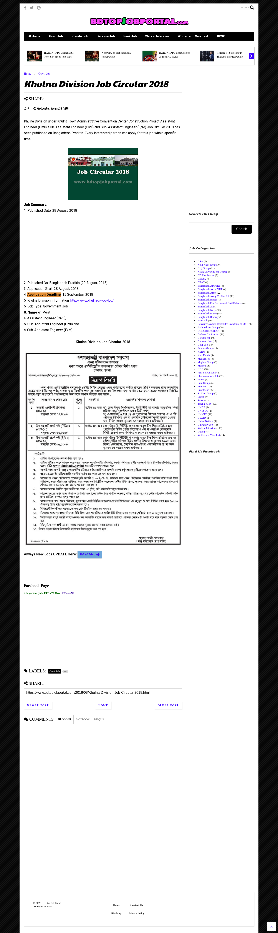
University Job (205, 424)
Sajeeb (201, 396)
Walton (201, 431)
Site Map (116, 913)
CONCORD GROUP (209, 330)
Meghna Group (205, 362)
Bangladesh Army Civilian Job (213, 296)
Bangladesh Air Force (209, 285)
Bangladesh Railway (208, 317)
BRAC (201, 282)
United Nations (205, 421)
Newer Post (38, 705)
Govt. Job (56, 36)
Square (201, 400)
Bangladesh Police (207, 313)
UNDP (201, 407)
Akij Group (204, 268)
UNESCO (203, 410)
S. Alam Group (205, 393)
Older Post (168, 705)
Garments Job (205, 341)
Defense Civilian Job (208, 334)
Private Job (79, 36)
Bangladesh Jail (206, 306)
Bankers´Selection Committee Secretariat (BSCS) (223, 323)
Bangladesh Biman (207, 299)
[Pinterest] (39, 8)
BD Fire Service (206, 275)
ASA (200, 261)
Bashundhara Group (208, 327)
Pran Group (204, 383)
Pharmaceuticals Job (208, 376)
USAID (202, 417)
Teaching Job (204, 403)
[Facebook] (25, 8)
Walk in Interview (157, 36)
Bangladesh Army (207, 292)
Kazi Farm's (204, 355)
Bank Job (130, 36)
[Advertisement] (103, 248)
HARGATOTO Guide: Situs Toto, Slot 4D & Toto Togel (59, 54)
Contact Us (136, 905)
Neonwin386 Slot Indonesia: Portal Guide (116, 54)
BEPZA (202, 278)
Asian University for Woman (212, 271)
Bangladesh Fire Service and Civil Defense (220, 303)
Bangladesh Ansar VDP (210, 289)
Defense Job (106, 36)
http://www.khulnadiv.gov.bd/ (92, 300)
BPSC (221, 36)
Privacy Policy (136, 913)
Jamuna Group (205, 348)
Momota (202, 365)
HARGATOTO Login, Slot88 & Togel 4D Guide (174, 54)
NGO (201, 369)
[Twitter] (32, 8)
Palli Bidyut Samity (208, 372)
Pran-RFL (203, 386)
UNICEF (202, 414)
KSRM (201, 351)
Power (201, 379)
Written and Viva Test (193, 36)
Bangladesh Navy (207, 310)
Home (35, 36)
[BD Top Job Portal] (139, 26)
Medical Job (204, 358)
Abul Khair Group (207, 264)
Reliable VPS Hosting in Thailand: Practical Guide (230, 54)
